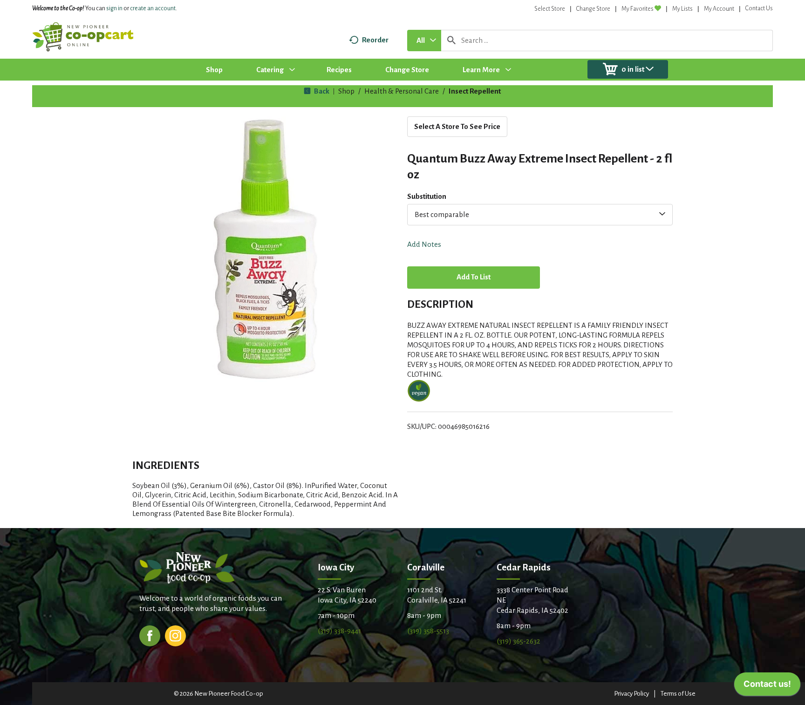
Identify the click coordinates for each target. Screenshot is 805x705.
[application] (767, 686)
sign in (114, 8)
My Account (719, 9)
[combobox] (424, 40)
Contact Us (759, 8)
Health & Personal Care (401, 91)
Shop (346, 91)
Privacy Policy (631, 693)
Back (321, 91)
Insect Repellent (475, 91)
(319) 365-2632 (518, 641)
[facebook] (149, 635)
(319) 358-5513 (428, 631)
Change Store (593, 9)
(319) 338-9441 (339, 631)
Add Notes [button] (424, 244)
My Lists (682, 9)
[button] (473, 278)
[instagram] (175, 635)
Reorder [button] (375, 40)
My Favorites (637, 9)
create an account (153, 8)
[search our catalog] (451, 40)
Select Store (549, 9)
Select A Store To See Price (457, 126)
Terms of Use (678, 693)
